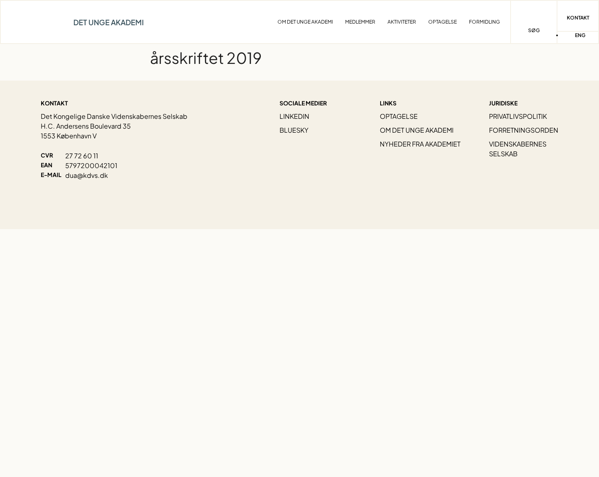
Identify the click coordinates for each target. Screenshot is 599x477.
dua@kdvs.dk (86, 175)
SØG (534, 30)
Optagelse (442, 22)
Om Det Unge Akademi (305, 22)
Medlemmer (360, 22)
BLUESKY (294, 130)
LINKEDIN (294, 116)
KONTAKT (578, 18)
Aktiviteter (402, 22)
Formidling (484, 22)
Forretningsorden (523, 130)
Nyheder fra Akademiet (420, 144)
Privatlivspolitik (518, 116)
